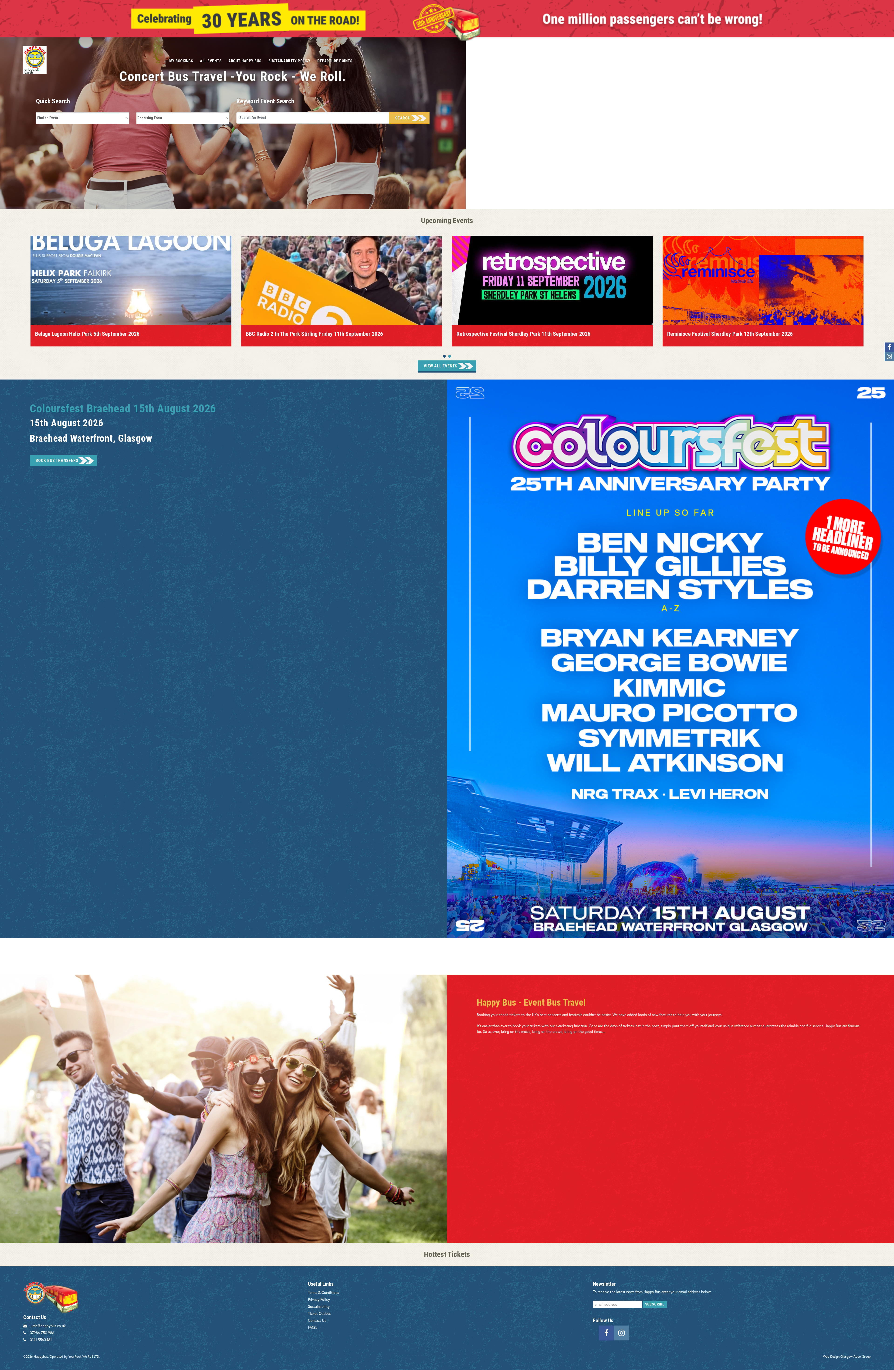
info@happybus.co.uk (48, 1325)
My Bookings (181, 60)
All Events (210, 60)
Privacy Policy (319, 1299)
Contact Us (317, 1320)
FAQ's (312, 1327)
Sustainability (319, 1306)
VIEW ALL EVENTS (440, 365)
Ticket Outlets (319, 1313)
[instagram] (621, 1332)
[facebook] (606, 1332)
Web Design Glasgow (838, 1356)
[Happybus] (91, 60)
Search (403, 117)
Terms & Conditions (323, 1292)
